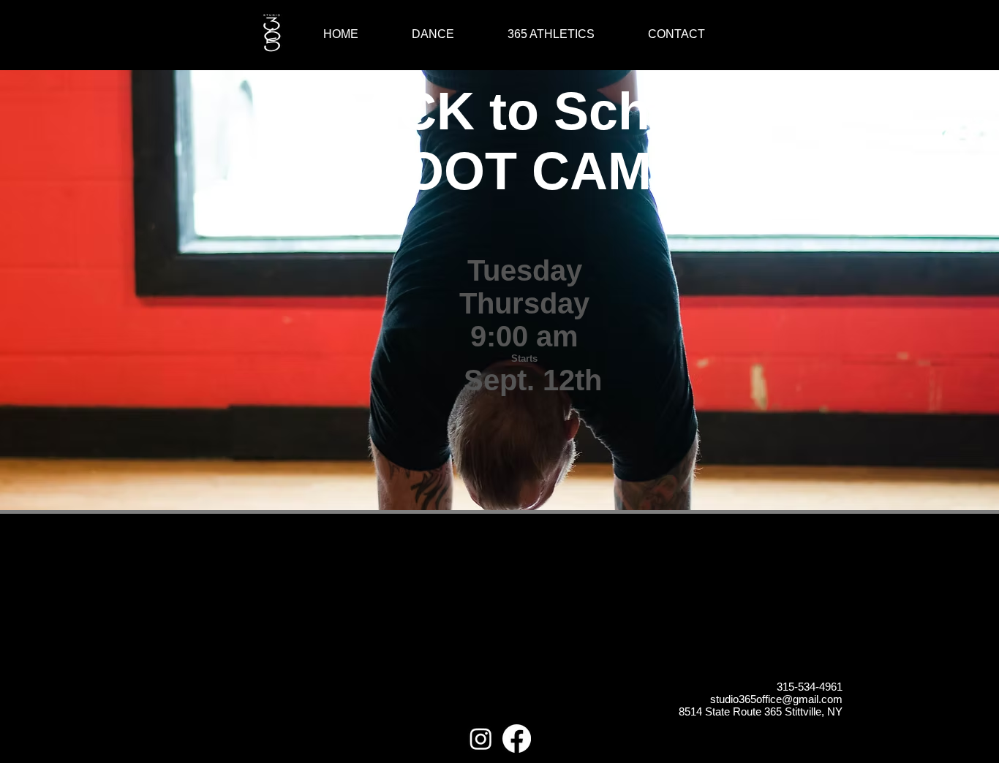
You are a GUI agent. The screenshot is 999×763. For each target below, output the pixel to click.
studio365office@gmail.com (776, 699)
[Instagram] (481, 738)
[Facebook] (516, 738)
